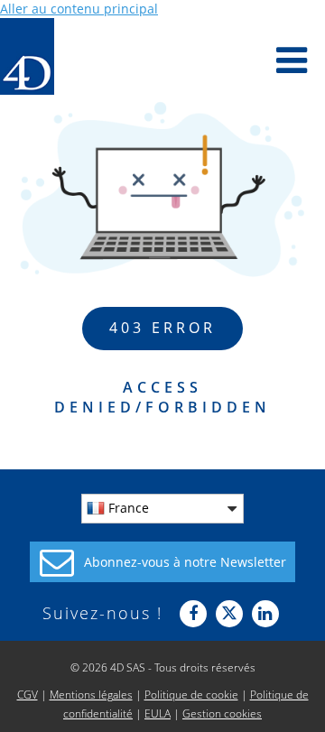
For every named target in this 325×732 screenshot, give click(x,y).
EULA (157, 713)
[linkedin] (265, 613)
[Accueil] (27, 56)
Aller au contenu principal (79, 8)
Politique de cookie (191, 694)
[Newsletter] (162, 562)
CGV (27, 694)
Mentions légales (91, 694)
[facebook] (193, 613)
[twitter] (229, 613)
